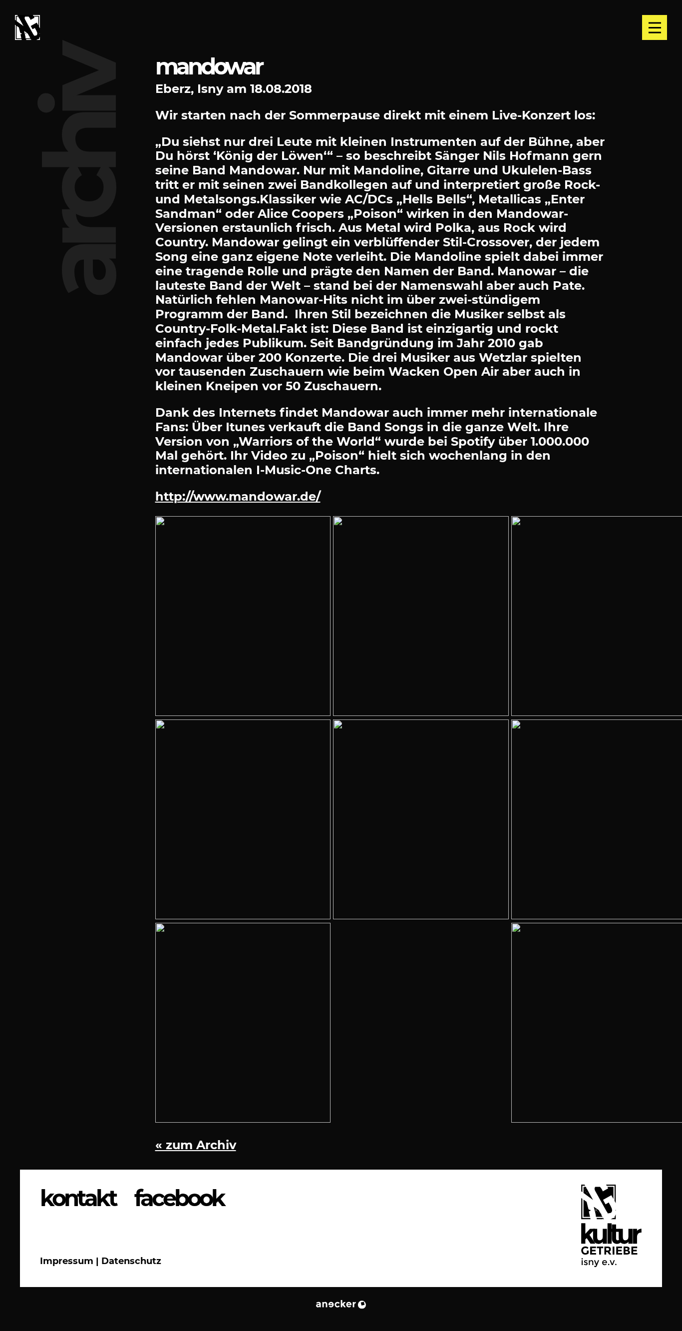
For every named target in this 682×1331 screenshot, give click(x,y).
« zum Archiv (195, 1145)
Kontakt (78, 1198)
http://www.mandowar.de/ (238, 496)
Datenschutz (131, 1261)
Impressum (66, 1261)
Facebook (179, 1198)
